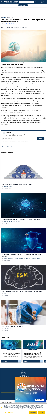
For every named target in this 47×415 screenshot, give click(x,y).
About (23, 370)
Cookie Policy (18, 410)
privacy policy (25, 141)
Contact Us (23, 373)
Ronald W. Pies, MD (8, 186)
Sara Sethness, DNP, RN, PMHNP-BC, (11, 258)
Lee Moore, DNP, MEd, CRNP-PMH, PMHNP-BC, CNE (29, 258)
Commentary (9, 146)
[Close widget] (44, 378)
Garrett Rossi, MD (7, 293)
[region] (23, 409)
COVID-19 (3, 146)
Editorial (23, 375)
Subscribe (40, 138)
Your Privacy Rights (8, 412)
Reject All (41, 412)
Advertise (23, 372)
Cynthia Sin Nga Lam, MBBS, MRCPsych (12, 221)
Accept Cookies (33, 412)
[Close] (45, 405)
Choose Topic (22, 5)
